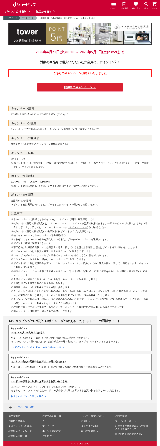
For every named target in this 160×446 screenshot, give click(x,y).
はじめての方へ (89, 431)
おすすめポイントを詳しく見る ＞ (29, 396)
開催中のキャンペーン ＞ (80, 87)
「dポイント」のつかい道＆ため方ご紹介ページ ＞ (37, 347)
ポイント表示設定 (51, 431)
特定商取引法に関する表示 (129, 434)
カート (45, 421)
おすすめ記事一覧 (51, 416)
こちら (65, 144)
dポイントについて (78, 227)
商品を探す (14, 416)
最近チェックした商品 (20, 426)
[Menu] (6, 4)
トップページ (11, 18)
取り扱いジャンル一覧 (20, 431)
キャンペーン (28, 18)
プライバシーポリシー (127, 421)
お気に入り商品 (16, 421)
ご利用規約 (121, 416)
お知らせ (86, 421)
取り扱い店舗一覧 (17, 436)
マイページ (48, 426)
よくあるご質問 (89, 426)
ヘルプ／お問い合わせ (93, 416)
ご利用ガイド (49, 436)
